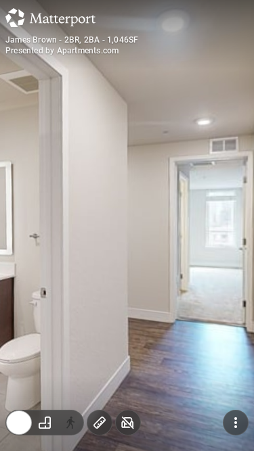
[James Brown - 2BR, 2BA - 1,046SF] (127, 225)
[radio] (19, 422)
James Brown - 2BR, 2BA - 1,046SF (71, 40)
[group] (44, 422)
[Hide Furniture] (128, 422)
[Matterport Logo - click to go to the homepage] (50, 17)
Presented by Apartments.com (62, 50)
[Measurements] (99, 422)
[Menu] (236, 422)
